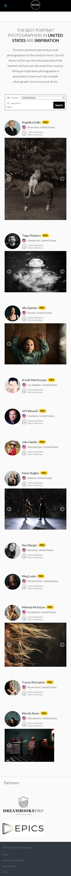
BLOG (5, 872)
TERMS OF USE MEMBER (13, 860)
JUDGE (5, 854)
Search (59, 105)
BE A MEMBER (8, 866)
